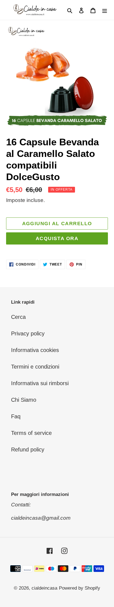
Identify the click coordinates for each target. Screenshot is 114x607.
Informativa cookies (35, 350)
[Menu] (104, 10)
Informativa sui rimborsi (40, 383)
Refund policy (27, 449)
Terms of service (31, 433)
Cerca (18, 317)
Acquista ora (57, 238)
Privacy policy (28, 333)
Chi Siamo (23, 400)
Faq (15, 416)
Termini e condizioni (35, 367)
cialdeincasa (44, 588)
